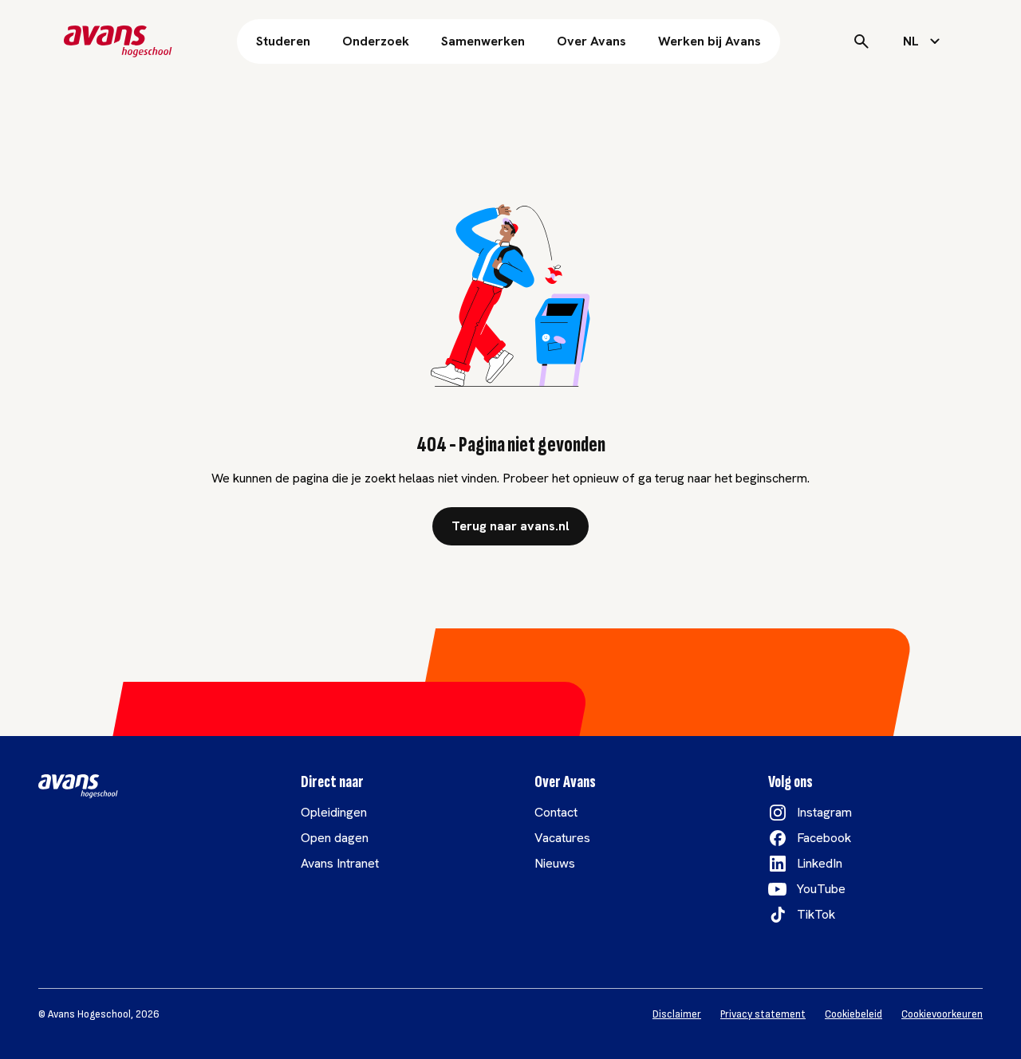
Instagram (824, 812)
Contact (556, 812)
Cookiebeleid (853, 1014)
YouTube (821, 888)
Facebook (824, 837)
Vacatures (562, 837)
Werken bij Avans (709, 41)
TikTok (816, 914)
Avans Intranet (340, 863)
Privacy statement (763, 1014)
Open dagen (335, 837)
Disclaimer (676, 1014)
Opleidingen (334, 812)
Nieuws (554, 863)
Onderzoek (375, 41)
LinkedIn (819, 863)
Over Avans (591, 41)
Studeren (283, 41)
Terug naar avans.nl (510, 526)
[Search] (861, 41)
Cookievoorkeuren (942, 1014)
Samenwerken (483, 41)
